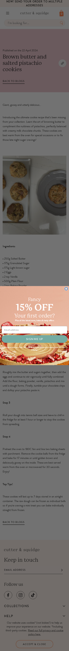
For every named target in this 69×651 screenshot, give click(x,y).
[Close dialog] (66, 288)
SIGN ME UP (34, 339)
